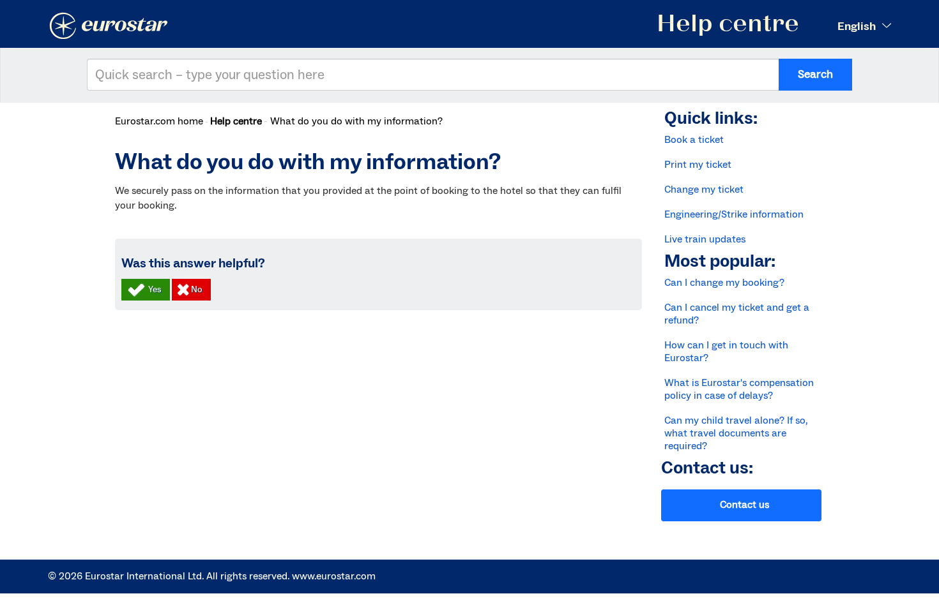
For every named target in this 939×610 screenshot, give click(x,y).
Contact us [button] (744, 504)
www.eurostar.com (334, 576)
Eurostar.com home (159, 121)
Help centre (236, 121)
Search (815, 74)
